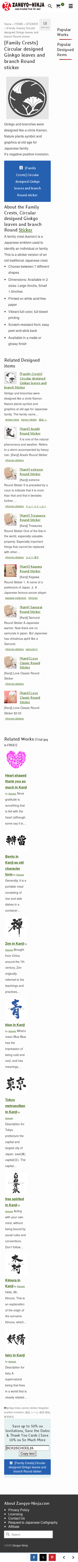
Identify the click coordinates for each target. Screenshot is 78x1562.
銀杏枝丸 (9, 1416)
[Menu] (71, 6)
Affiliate (13, 1526)
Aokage (12, 793)
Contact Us (16, 1518)
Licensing (15, 1514)
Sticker (25, 229)
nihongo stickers (14, 460)
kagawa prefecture (15, 598)
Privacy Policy (18, 1509)
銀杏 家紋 (45, 1412)
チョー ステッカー (36, 506)
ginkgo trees (12, 419)
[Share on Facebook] (33, 1557)
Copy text (28, 1453)
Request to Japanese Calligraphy (33, 1522)
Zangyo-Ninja (20, 1545)
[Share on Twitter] (43, 1557)
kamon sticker (29, 419)
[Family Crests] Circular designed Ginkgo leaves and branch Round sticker (27, 181)
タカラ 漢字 (32, 557)
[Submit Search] (7, 1534)
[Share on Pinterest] (52, 1557)
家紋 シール (31, 1412)
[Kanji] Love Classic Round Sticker (30, 662)
